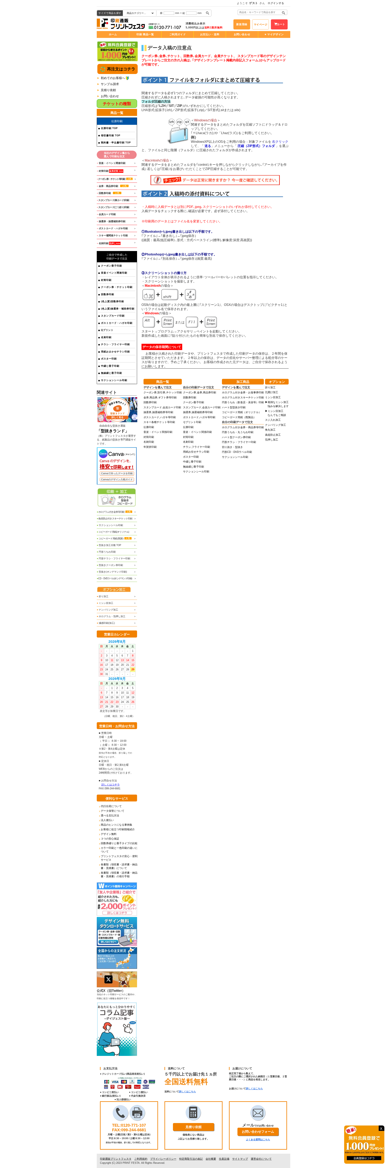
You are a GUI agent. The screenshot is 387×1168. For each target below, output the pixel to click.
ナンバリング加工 (107, 609)
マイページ (260, 24)
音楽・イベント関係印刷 (158, 431)
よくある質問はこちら (258, 1139)
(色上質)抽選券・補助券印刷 (117, 308)
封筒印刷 (106, 280)
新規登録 (241, 24)
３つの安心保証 (110, 838)
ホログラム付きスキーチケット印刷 (243, 397)
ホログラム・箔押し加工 (111, 616)
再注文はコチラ (120, 69)
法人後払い (107, 820)
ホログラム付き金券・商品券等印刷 (243, 427)
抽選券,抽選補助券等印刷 (158, 412)
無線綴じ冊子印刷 (111, 373)
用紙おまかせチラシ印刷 (115, 351)
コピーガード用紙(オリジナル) (113, 531)
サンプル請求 (110, 84)
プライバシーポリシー (163, 1158)
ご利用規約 (140, 1158)
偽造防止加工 (273, 434)
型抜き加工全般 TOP (109, 545)
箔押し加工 (271, 439)
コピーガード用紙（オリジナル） (241, 412)
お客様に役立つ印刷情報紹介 (118, 829)
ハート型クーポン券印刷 (236, 437)
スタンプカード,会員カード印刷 (162, 407)
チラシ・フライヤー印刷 (115, 344)
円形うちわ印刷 (106, 551)
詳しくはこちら (187, 1091)
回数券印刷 (107, 294)
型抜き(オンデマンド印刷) (112, 571)
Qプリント (107, 330)
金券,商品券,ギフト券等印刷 (160, 397)
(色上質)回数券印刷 (112, 301)
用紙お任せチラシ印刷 (196, 451)
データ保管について (112, 810)
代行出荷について (111, 806)
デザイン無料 (109, 834)
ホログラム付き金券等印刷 (114, 512)
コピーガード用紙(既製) (113, 538)
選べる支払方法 (110, 815)
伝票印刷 (149, 427)
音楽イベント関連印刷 (114, 272)
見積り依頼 (108, 90)
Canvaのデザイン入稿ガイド (117, 479)
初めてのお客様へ (113, 78)
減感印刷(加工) (106, 623)
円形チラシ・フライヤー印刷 (113, 558)
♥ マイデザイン (274, 34)
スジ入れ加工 (273, 419)
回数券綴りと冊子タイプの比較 (119, 843)
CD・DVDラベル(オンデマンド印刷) (114, 578)
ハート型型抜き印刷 (234, 407)
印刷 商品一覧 (145, 34)
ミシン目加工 (105, 603)
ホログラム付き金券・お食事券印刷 (243, 392)
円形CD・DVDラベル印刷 (237, 451)
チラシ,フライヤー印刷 (196, 446)
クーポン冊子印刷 (111, 265)
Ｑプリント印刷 (192, 422)
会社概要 (211, 1158)
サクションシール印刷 (114, 380)
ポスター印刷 (109, 358)
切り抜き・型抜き (232, 447)
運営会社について (261, 1158)
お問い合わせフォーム (258, 1131)
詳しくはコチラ (110, 784)
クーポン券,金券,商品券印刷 (199, 392)
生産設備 (224, 1158)
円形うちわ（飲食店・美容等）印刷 (243, 402)
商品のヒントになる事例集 (116, 824)
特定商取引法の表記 (191, 1158)
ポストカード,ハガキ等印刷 (160, 417)
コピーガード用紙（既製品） (239, 417)
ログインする (276, 3)
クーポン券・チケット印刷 (116, 287)
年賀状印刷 (150, 446)
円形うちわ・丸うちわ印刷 (237, 432)
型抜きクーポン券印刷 (110, 565)
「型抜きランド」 (113, 431)
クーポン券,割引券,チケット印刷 (163, 392)
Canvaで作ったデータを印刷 (117, 473)
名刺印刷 (106, 337)
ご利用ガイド (177, 34)
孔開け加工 (271, 392)
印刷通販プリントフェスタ (115, 1158)
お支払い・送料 (210, 34)
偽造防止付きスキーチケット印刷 (114, 518)
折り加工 (102, 596)
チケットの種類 (117, 103)
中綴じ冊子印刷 (110, 366)
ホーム (113, 34)
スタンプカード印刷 (113, 315)
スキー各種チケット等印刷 (159, 422)
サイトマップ (240, 1158)
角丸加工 (270, 429)
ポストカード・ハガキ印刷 (116, 323)
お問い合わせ (242, 34)
